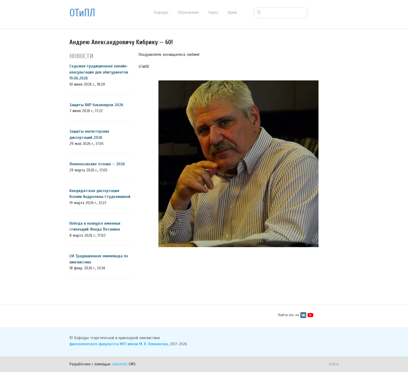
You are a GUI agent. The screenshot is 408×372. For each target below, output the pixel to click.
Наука (213, 12)
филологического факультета (94, 343)
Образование (188, 12)
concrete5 (120, 364)
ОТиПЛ (82, 13)
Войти (334, 364)
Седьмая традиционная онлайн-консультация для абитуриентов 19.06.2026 (98, 72)
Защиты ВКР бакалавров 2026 (96, 104)
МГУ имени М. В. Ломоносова (144, 343)
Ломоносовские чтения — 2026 (97, 164)
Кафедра (161, 12)
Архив (232, 12)
